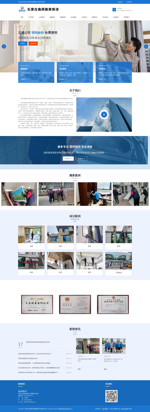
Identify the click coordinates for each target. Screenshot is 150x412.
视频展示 (52, 17)
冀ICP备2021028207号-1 (65, 408)
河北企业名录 (124, 408)
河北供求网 (105, 408)
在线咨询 (33, 39)
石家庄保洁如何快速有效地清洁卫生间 (38, 342)
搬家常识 (95, 17)
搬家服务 (63, 17)
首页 (22, 17)
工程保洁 (84, 17)
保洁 (31, 246)
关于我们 (31, 17)
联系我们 (129, 2)
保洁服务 (73, 17)
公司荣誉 (42, 17)
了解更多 (23, 39)
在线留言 (120, 2)
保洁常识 (105, 17)
